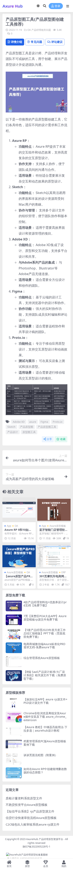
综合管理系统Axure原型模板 (42, 658)
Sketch (11, 427)
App (9, 526)
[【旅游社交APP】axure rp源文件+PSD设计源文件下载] (14, 703)
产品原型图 (26, 427)
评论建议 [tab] (57, 42)
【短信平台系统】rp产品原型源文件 (30, 811)
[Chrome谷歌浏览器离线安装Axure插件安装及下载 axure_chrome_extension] (14, 717)
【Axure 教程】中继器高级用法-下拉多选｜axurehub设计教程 (45, 728)
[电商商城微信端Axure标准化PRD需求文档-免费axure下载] (14, 647)
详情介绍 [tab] (16, 42)
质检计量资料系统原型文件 (24, 798)
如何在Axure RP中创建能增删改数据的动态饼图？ (45, 770)
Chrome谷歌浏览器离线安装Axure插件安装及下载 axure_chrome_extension (45, 716)
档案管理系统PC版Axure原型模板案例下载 (45, 742)
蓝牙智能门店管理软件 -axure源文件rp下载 (53, 531)
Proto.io (57, 422)
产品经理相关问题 (41, 30)
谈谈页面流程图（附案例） (41, 755)
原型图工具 (29, 432)
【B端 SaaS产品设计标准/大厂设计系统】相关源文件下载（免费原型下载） (45, 675)
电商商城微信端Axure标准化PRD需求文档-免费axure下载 (44, 645)
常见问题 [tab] (36, 42)
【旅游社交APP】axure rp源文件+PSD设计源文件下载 (45, 701)
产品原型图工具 (47, 427)
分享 (49, 439)
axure (32, 422)
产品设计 (12, 432)
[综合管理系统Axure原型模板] (14, 661)
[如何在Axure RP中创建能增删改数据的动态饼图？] (14, 772)
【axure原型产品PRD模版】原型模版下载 (18, 577)
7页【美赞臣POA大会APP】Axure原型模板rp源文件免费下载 (45, 617)
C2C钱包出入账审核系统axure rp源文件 (32, 824)
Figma (44, 422)
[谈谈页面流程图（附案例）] (14, 759)
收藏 (62, 439)
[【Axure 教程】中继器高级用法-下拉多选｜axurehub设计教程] (14, 731)
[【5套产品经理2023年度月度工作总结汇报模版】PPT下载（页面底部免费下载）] (14, 633)
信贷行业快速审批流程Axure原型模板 (31, 818)
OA (29, 30)
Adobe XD (19, 422)
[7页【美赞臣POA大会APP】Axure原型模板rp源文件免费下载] (14, 619)
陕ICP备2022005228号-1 (36, 846)
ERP (63, 572)
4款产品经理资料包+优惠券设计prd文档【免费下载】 (45, 603)
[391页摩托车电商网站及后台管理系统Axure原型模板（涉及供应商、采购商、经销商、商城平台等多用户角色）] (54, 556)
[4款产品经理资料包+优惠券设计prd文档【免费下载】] (14, 606)
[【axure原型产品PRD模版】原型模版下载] (19, 556)
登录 (57, 6)
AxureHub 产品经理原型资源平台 (44, 839)
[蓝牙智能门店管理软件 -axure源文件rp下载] (54, 509)
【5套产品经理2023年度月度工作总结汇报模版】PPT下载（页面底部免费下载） (45, 633)
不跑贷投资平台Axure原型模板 (26, 805)
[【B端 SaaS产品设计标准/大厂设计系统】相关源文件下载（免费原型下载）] (14, 675)
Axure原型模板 (57, 526)
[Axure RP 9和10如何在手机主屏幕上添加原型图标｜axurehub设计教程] (19, 509)
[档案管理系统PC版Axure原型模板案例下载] (14, 745)
